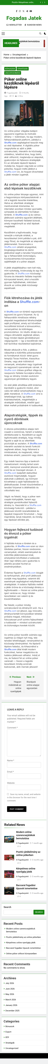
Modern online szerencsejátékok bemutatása (25, 835)
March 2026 (10, 999)
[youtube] (31, 11)
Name (10, 760)
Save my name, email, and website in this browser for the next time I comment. (24, 797)
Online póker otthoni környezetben (21, 953)
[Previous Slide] (40, 2)
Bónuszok (10, 68)
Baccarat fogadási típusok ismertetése (22, 2)
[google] (27, 11)
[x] (23, 11)
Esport (8, 1032)
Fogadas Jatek (24, 18)
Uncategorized (12, 73)
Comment (12, 727)
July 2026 (9, 983)
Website (11, 783)
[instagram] (20, 11)
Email (10, 771)
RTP (7, 1037)
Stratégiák (22, 68)
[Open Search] (40, 33)
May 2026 (9, 994)
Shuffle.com (10, 142)
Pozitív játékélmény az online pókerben (23, 937)
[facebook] (16, 11)
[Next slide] (44, 2)
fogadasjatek (12, 92)
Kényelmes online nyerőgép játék (20, 942)
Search (7, 907)
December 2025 (12, 1010)
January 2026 (11, 1005)
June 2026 (10, 989)
